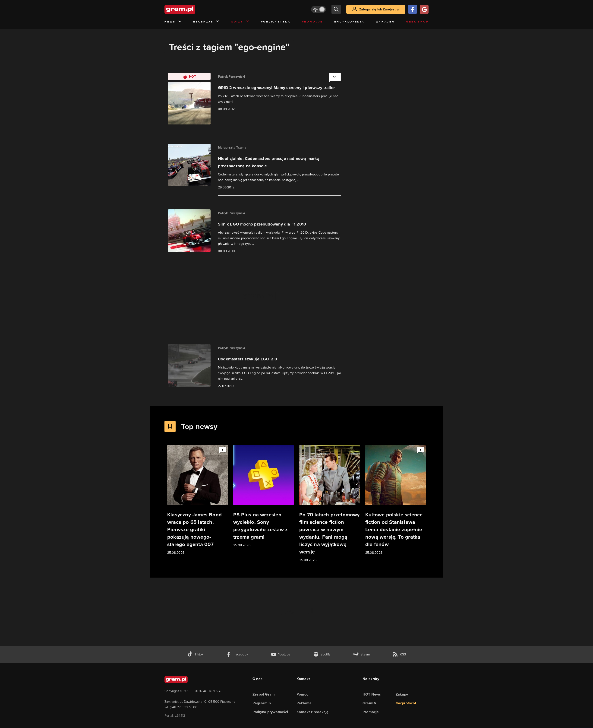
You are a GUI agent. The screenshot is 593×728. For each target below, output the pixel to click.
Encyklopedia (349, 21)
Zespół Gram (263, 694)
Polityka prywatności (270, 712)
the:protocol (406, 703)
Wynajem (385, 21)
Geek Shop (417, 21)
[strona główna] (191, 9)
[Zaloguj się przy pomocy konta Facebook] (412, 9)
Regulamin (261, 703)
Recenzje (203, 21)
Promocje (312, 21)
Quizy (237, 21)
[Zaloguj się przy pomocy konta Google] (424, 9)
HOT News (372, 694)
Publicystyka (275, 21)
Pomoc (302, 694)
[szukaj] (336, 9)
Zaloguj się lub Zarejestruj (379, 9)
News (170, 21)
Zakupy (402, 694)
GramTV (369, 703)
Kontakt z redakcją (312, 712)
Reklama (304, 703)
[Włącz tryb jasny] (318, 9)
